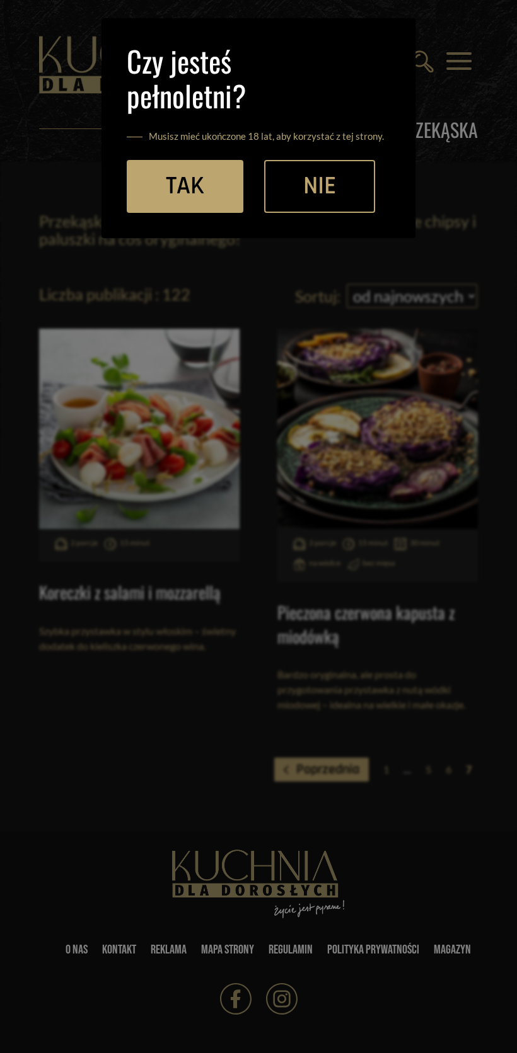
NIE (319, 186)
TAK (185, 186)
